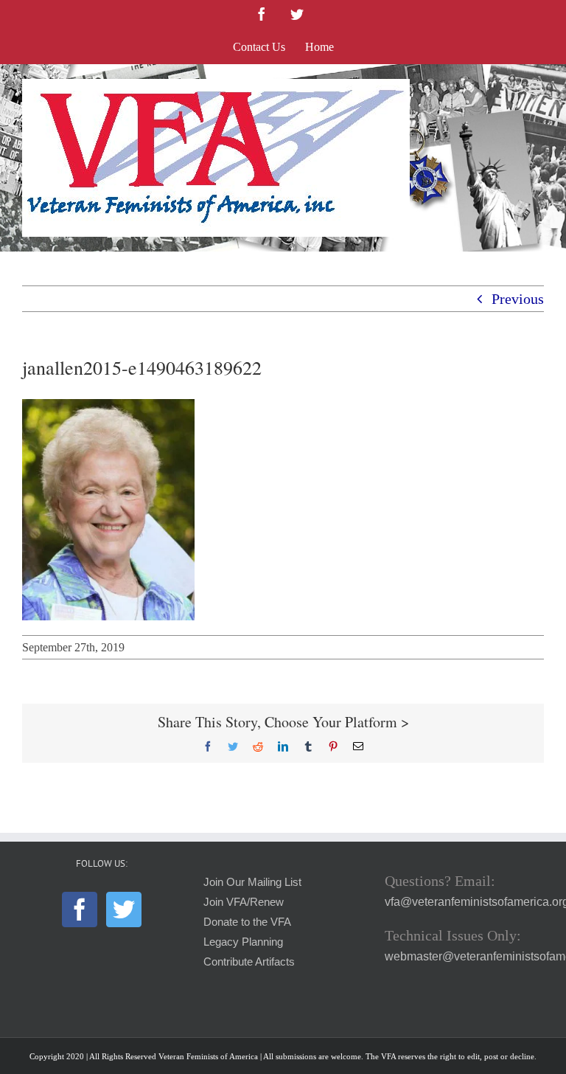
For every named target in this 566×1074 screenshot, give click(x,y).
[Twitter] (124, 909)
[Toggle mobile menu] (536, 86)
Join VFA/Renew (243, 902)
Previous (518, 299)
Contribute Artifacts (249, 962)
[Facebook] (79, 909)
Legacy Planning (243, 942)
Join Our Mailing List (252, 882)
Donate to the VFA (247, 922)
